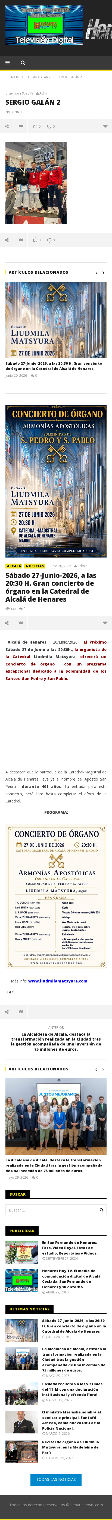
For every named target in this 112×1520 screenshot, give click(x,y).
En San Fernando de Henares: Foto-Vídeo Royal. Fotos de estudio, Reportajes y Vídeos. (70, 1248)
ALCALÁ (14, 566)
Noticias (35, 566)
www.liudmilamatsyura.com (58, 981)
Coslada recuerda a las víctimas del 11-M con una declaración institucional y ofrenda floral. (72, 1389)
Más (105, 126)
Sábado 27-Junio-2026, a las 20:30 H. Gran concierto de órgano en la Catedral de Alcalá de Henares (53, 366)
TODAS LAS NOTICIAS (56, 1479)
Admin (44, 93)
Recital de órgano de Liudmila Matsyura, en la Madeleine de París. (70, 1447)
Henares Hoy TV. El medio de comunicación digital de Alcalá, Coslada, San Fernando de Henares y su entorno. (72, 1278)
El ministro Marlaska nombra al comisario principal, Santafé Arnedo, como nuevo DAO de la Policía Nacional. (71, 1420)
